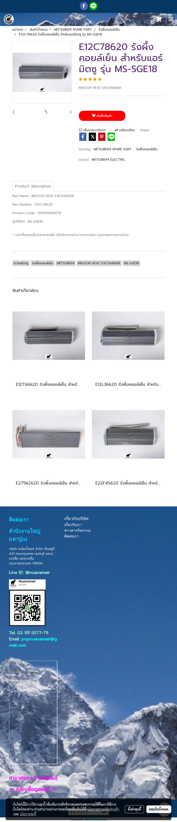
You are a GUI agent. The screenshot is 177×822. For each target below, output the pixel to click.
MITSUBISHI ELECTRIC (108, 159)
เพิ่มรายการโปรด (94, 130)
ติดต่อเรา (71, 536)
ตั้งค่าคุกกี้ (134, 809)
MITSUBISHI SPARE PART (113, 149)
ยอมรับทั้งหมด (158, 809)
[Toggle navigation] (171, 19)
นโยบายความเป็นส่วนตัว (103, 809)
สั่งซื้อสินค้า (103, 115)
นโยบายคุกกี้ (28, 814)
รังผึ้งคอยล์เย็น (146, 149)
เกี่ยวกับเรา (73, 525)
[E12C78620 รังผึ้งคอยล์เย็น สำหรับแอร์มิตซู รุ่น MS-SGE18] (42, 73)
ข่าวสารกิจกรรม (77, 530)
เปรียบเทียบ (126, 130)
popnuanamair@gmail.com (33, 642)
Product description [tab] (33, 186)
